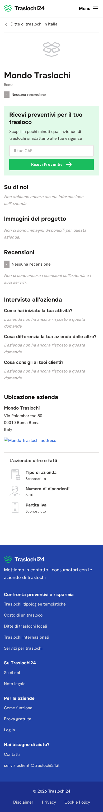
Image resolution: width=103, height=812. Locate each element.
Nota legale (15, 683)
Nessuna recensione (29, 94)
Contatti (12, 754)
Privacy (49, 802)
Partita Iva (36, 505)
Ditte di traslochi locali (25, 626)
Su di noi (12, 672)
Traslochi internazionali (26, 637)
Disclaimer (23, 802)
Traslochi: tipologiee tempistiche (35, 604)
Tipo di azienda (41, 472)
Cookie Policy (77, 802)
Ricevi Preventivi (47, 164)
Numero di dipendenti (47, 489)
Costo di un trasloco (23, 615)
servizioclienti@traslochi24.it (32, 765)
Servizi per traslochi (23, 648)
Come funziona (18, 708)
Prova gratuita (17, 719)
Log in (9, 730)
